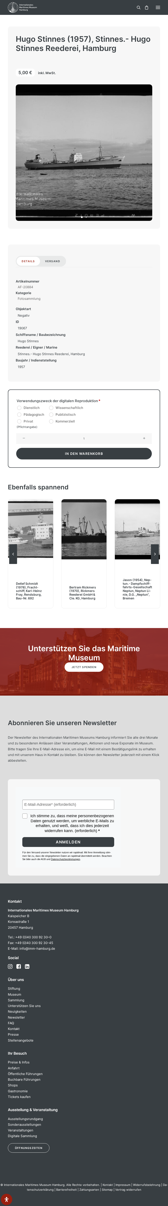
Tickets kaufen (19, 1097)
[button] (158, 7)
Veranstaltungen (20, 1130)
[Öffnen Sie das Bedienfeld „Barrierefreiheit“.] (6, 1199)
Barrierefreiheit (66, 1189)
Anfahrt (13, 1068)
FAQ (11, 1023)
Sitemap (107, 1189)
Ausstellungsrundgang (25, 1119)
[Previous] (13, 564)
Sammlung (16, 1000)
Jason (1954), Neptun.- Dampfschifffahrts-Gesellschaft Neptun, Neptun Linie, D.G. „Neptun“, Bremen (137, 589)
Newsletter (16, 1017)
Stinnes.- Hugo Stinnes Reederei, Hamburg (51, 354)
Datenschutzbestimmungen (65, 859)
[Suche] (137, 7)
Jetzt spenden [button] (84, 667)
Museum (14, 994)
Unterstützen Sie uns (24, 1006)
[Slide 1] (82, 217)
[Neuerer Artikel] (155, 564)
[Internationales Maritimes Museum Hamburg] (29, 7)
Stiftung (14, 988)
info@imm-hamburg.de (37, 948)
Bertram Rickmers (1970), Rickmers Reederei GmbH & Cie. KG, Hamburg (82, 592)
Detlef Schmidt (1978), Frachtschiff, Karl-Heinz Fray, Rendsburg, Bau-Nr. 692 (29, 591)
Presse (13, 1034)
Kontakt (13, 1029)
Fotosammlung (29, 299)
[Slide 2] (86, 217)
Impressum (123, 1185)
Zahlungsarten (89, 1189)
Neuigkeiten (17, 1011)
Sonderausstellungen (24, 1124)
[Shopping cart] (145, 7)
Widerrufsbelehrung (146, 1185)
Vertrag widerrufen (128, 1189)
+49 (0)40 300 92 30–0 (33, 937)
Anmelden (68, 842)
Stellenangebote (20, 1040)
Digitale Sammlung (22, 1136)
